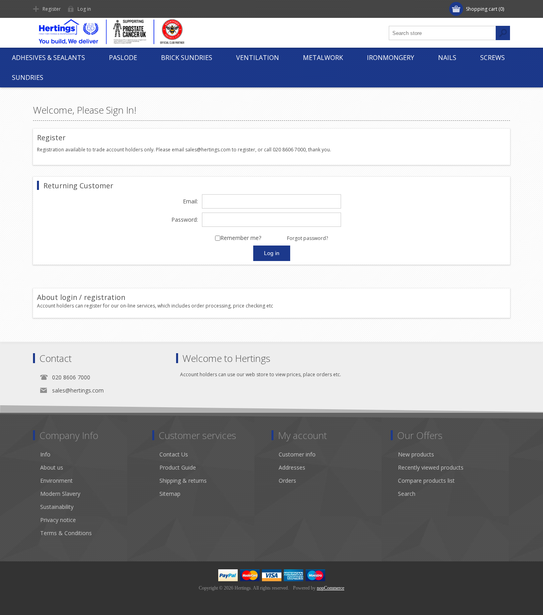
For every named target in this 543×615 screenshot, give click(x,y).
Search (406, 493)
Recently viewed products (430, 467)
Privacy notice (58, 520)
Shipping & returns (183, 480)
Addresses (292, 467)
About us (51, 467)
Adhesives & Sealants (48, 57)
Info (45, 454)
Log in (84, 9)
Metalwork (323, 57)
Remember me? (240, 238)
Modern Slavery (60, 493)
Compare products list (426, 480)
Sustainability (57, 507)
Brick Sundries (186, 57)
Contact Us (173, 454)
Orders (287, 480)
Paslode (123, 57)
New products (416, 454)
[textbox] (442, 33)
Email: (190, 201)
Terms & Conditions (66, 533)
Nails (447, 57)
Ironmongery (390, 57)
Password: (184, 220)
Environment (56, 480)
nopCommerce (330, 588)
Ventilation (257, 57)
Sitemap (169, 493)
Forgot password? (307, 238)
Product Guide (177, 467)
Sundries (27, 77)
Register (52, 9)
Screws (492, 57)
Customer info (297, 454)
